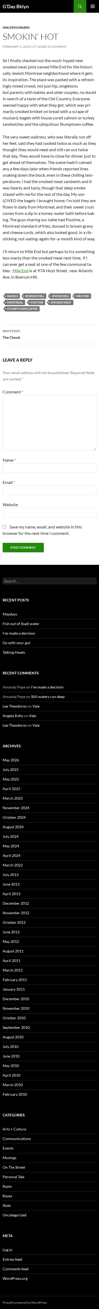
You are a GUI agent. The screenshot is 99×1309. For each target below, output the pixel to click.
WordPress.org (15, 1278)
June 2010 (11, 1056)
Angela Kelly (13, 715)
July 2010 (10, 1046)
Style (7, 1205)
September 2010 (16, 1027)
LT (34, 47)
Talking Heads (14, 652)
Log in (7, 1249)
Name (9, 459)
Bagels (12, 296)
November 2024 (16, 807)
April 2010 (11, 1075)
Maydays (10, 614)
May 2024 (11, 846)
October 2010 (14, 1018)
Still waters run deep (48, 696)
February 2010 (15, 1094)
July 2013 (10, 874)
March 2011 (13, 970)
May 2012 (11, 941)
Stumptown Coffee (22, 308)
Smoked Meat (61, 302)
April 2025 (11, 788)
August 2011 (13, 951)
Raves (7, 1196)
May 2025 (11, 779)
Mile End (20, 270)
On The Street (14, 1167)
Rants (7, 1186)
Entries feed (12, 1259)
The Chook (11, 334)
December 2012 (16, 903)
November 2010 (16, 1008)
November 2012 (16, 913)
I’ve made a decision (19, 633)
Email (9, 482)
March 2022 (13, 865)
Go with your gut (16, 642)
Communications (17, 1138)
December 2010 (16, 998)
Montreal (15, 302)
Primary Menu (92, 6)
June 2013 (11, 884)
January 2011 (14, 989)
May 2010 (11, 1065)
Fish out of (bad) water (21, 623)
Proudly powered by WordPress (25, 1302)
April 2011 (11, 960)
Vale (36, 706)
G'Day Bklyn (16, 6)
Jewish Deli (60, 296)
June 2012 (11, 932)
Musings (9, 1157)
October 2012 (14, 922)
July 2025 (10, 769)
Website (10, 504)
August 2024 (13, 827)
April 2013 (11, 893)
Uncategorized (16, 27)
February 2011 (15, 979)
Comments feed (16, 1269)
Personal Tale (13, 1176)
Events (8, 1148)
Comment (13, 391)
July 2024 (10, 836)
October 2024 (14, 817)
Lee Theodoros (15, 706)
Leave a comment (52, 47)
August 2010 (13, 1037)
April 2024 (11, 855)
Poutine (37, 302)
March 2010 (13, 1084)
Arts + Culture (14, 1129)
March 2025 (13, 798)
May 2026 (11, 760)
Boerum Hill (34, 296)
